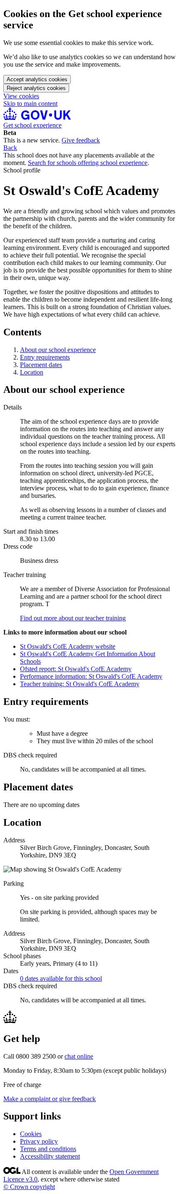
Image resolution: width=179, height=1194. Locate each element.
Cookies (31, 1133)
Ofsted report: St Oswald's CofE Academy (76, 668)
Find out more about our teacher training (73, 618)
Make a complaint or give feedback (49, 1098)
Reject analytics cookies (36, 88)
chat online (79, 1056)
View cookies (21, 96)
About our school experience (58, 349)
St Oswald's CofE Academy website (67, 646)
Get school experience (32, 125)
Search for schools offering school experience (87, 162)
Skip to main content (30, 103)
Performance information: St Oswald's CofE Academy (91, 676)
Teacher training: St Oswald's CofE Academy (79, 683)
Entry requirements (45, 357)
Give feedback (81, 140)
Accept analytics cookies (37, 79)
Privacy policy (39, 1141)
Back (10, 147)
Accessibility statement (50, 1156)
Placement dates (41, 364)
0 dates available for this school (61, 978)
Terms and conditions (48, 1148)
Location (31, 372)
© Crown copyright (29, 1186)
